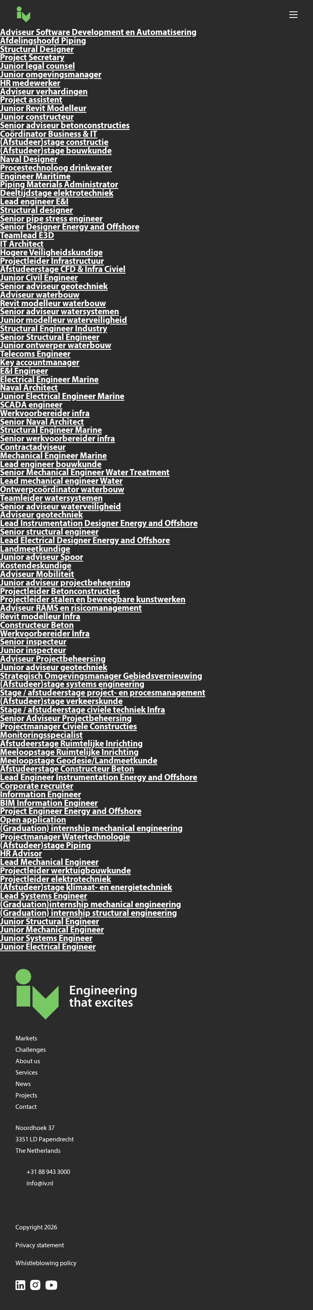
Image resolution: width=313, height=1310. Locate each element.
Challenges (30, 1050)
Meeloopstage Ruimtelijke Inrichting (69, 752)
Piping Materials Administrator (59, 185)
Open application (33, 820)
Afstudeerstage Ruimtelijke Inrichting (71, 744)
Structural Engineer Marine (51, 430)
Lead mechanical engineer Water (61, 481)
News (23, 1084)
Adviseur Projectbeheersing (53, 659)
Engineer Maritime (35, 177)
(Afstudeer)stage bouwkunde (56, 151)
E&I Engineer (24, 371)
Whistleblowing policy (46, 1263)
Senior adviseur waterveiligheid (60, 507)
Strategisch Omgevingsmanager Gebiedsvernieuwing (101, 676)
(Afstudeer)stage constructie (54, 142)
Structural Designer (37, 50)
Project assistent (31, 100)
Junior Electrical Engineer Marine (62, 397)
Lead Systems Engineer (43, 896)
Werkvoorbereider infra (45, 414)
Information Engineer (40, 795)
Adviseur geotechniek (41, 515)
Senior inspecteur (33, 642)
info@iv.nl (39, 1184)
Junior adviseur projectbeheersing (65, 583)
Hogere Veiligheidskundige (51, 253)
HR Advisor (21, 854)
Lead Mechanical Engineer (49, 862)
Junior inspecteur (33, 651)
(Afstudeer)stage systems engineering (72, 684)
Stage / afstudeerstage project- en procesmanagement (102, 693)
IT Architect (22, 244)
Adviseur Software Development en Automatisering (98, 33)
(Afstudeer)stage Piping (45, 846)
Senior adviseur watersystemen (59, 312)
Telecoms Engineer (35, 354)
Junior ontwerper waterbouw (55, 346)
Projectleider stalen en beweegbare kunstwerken (92, 600)
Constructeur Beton (37, 625)
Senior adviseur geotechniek (54, 287)
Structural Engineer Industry (53, 329)
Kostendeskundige (35, 566)
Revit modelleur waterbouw (53, 304)
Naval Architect (29, 388)
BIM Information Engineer (49, 803)
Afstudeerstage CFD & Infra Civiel (63, 270)
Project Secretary (32, 58)
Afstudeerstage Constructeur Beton (67, 769)
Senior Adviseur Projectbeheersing (66, 719)
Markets (26, 1039)
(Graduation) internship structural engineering (88, 913)
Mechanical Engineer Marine (53, 456)
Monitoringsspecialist (41, 735)
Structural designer (36, 210)
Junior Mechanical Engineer (52, 930)
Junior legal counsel (37, 66)
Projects (26, 1096)
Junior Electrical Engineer (48, 947)
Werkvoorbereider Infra (45, 634)
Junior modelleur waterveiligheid (63, 320)
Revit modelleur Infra (40, 617)
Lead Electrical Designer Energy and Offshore (85, 541)
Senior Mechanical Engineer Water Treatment (85, 473)
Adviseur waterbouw (39, 295)
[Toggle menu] (293, 14)
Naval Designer (28, 160)
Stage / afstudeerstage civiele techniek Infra (82, 710)
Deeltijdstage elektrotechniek (56, 193)
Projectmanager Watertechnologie (65, 837)
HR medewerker (30, 83)
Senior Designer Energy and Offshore (69, 227)
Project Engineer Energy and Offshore (70, 812)
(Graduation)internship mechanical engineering (90, 905)
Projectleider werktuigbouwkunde (65, 871)
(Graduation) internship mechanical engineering (91, 829)
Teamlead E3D (27, 236)
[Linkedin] (20, 1286)
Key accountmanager (39, 363)
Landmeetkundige (35, 549)
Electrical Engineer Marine (49, 380)
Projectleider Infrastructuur (52, 261)
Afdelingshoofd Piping (43, 41)
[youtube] (51, 1286)
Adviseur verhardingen (44, 92)
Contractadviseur (33, 447)
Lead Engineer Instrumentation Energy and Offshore (98, 778)
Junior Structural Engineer (49, 922)
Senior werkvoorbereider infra (57, 439)
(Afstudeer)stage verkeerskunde (61, 702)
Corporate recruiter (36, 786)
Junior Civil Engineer (39, 278)
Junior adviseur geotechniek (53, 668)
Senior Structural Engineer (49, 338)
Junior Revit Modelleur (43, 109)
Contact (26, 1107)
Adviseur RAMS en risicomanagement (71, 608)
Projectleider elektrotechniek (55, 880)
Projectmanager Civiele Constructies (68, 727)
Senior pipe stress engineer (51, 219)
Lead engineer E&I (34, 202)
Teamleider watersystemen (51, 498)
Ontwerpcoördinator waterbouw (62, 490)
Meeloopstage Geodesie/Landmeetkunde (78, 761)
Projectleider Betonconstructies (60, 592)
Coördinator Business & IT (48, 134)
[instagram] (35, 1286)
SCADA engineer (31, 405)
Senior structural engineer (49, 532)
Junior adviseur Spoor (41, 557)
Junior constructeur (37, 117)
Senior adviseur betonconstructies (65, 126)
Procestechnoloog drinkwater (56, 168)
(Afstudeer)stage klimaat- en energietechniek (86, 888)
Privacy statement (39, 1245)
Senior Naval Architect (42, 422)
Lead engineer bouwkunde (50, 465)
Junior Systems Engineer (46, 939)
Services (26, 1073)
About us (27, 1061)
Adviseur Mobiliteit (37, 575)
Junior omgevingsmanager (50, 75)
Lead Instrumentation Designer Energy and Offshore (99, 524)
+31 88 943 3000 (48, 1172)
